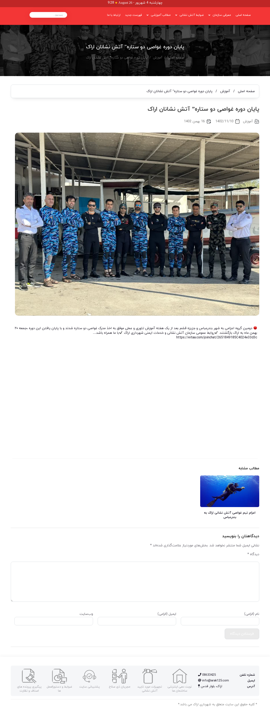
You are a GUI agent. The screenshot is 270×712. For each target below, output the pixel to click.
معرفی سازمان (222, 15)
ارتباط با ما (113, 15)
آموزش (157, 57)
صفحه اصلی (243, 15)
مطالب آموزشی (161, 15)
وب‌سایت (86, 614)
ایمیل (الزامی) (167, 614)
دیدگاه (253, 554)
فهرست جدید (133, 15)
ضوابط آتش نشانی (192, 15)
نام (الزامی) (251, 614)
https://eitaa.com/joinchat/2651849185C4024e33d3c (216, 337)
